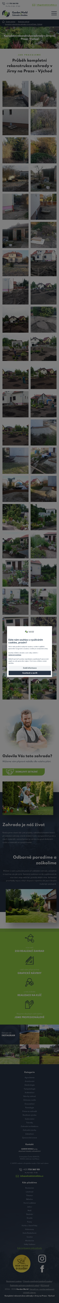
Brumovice (29, 1188)
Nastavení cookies (14, 1281)
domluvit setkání (27, 772)
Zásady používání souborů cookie (37, 1281)
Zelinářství (29, 1134)
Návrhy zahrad (29, 1096)
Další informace (30, 668)
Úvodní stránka (10, 21)
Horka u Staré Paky (29, 1226)
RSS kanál (45, 1285)
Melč (29, 1211)
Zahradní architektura (29, 1126)
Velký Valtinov (29, 1244)
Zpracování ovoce (29, 1138)
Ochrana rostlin (29, 1100)
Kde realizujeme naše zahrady (29, 1248)
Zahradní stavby (29, 1130)
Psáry (29, 1222)
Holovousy (29, 1229)
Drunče (29, 1218)
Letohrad (29, 1192)
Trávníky (29, 1123)
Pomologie (29, 1108)
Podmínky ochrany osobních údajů (24, 1285)
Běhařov (29, 1199)
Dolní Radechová (29, 1233)
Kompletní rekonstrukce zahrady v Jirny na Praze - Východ (23, 24)
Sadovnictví (29, 1119)
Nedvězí (29, 1214)
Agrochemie (29, 1078)
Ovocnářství (29, 1104)
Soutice (30, 1237)
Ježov (29, 1207)
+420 (11, 3)
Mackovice (29, 1241)
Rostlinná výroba (29, 1115)
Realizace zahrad (23, 21)
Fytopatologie (29, 1089)
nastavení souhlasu (14, 655)
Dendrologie (30, 1085)
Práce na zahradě (29, 1111)
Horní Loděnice (29, 1203)
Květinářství (29, 1093)
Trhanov (29, 1195)
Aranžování (29, 1081)
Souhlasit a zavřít (29, 673)
